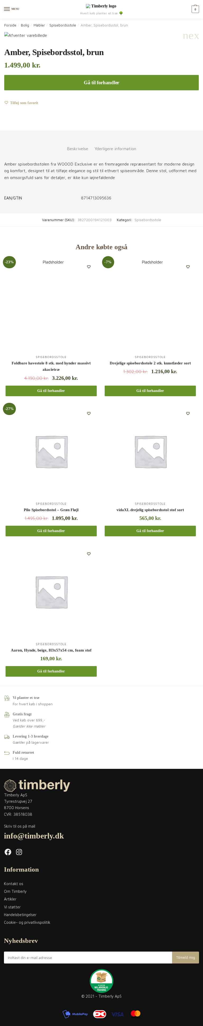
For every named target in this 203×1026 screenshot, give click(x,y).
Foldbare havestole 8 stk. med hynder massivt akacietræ (51, 366)
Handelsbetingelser (20, 914)
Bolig (25, 25)
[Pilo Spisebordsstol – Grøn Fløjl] (51, 451)
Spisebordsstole (62, 25)
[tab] (77, 144)
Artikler (10, 899)
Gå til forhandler (101, 82)
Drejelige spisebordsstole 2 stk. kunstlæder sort (150, 363)
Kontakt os (13, 883)
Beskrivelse (77, 148)
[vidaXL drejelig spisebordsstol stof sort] (150, 451)
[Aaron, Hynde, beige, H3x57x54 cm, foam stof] (51, 591)
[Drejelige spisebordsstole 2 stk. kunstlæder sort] (150, 304)
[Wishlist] (89, 267)
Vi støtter (12, 907)
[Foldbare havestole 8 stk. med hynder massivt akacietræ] (51, 304)
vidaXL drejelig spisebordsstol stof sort (150, 510)
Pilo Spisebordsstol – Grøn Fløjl (51, 510)
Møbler (39, 25)
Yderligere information (115, 148)
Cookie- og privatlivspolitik (27, 922)
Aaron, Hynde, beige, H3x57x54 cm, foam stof (51, 650)
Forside (10, 25)
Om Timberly (15, 891)
